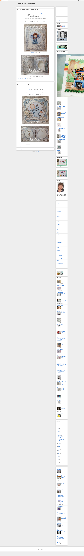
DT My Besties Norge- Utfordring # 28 (28, 10)
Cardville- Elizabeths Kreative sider (60, 286)
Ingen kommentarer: (23, 78)
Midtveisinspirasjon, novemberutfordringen (60, 538)
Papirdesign (29, 89)
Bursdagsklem (63, 483)
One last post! (63, 312)
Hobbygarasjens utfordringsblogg (60, 516)
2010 (58, 459)
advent (58, 203)
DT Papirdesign (59, 224)
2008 (58, 462)
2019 (58, 425)
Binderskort (62, 101)
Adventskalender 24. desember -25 (63, 300)
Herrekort (58, 235)
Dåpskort (23, 146)
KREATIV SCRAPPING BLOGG (60, 482)
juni (59, 446)
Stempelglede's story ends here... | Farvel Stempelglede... (61, 339)
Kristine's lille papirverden (61, 133)
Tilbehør (58, 260)
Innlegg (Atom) (37, 151)
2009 (58, 460)
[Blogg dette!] (28, 78)
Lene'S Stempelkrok (25, 3)
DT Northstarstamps (60, 222)
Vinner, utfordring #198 (60, 513)
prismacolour (58, 250)
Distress (58, 221)
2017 (58, 428)
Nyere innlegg (19, 149)
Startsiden (35, 149)
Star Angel (32, 52)
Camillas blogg (59, 330)
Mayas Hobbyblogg (60, 292)
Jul (26, 79)
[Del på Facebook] (30, 78)
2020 (58, 424)
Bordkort (58, 209)
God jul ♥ (62, 401)
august (59, 443)
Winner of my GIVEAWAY (63, 332)
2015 (58, 431)
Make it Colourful (60, 495)
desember (59, 433)
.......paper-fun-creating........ (61, 128)
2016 (58, 429)
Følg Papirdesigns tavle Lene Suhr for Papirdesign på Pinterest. (62, 20)
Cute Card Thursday (60, 311)
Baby (57, 206)
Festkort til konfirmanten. (63, 130)
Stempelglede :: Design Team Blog (61, 337)
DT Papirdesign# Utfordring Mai (63, 113)
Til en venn (62, 123)
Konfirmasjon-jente (60, 242)
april (59, 449)
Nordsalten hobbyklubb (61, 512)
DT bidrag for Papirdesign (63, 141)
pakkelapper (58, 247)
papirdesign (58, 248)
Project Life (58, 252)
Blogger (46, 549)
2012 (58, 456)
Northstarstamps (59, 245)
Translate (63, 26)
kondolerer (58, 239)
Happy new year (63, 293)
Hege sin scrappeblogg (60, 413)
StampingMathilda (60, 305)
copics (25, 79)
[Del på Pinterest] (30, 78)
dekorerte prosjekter (60, 219)
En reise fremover (60, 394)
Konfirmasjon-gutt (59, 240)
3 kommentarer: (22, 144)
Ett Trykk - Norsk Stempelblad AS (60, 362)
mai (58, 447)
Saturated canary (59, 255)
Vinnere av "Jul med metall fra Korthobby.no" (63, 532)
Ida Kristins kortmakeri (61, 106)
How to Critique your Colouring (63, 325)
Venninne (58, 265)
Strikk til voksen (63, 375)
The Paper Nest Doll (60, 258)
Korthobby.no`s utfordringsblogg (60, 530)
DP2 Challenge (59, 523)
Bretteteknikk (22, 79)
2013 (58, 455)
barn (57, 208)
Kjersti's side (59, 400)
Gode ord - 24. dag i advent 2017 (63, 395)
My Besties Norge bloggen (40, 13)
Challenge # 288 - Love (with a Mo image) (63, 525)
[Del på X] (29, 78)
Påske (57, 253)
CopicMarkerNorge (60, 298)
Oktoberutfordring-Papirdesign (25, 85)
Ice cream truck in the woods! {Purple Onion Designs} (61, 98)
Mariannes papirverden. (61, 355)
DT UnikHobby (59, 227)
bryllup (58, 213)
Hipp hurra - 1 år (63, 470)
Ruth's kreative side (60, 406)
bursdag (58, 214)
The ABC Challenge (60, 541)
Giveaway (58, 234)
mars (59, 450)
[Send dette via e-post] (27, 78)
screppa (58, 150)
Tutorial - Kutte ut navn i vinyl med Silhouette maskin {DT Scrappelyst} (63, 136)
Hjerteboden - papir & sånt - (61, 536)
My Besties (28, 79)
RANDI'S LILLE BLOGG (61, 279)
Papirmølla (59, 53)
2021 (58, 422)
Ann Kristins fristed (60, 117)
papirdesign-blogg (60, 489)
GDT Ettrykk (59, 232)
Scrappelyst (59, 469)
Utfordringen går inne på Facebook (63, 518)
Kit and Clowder (60, 324)
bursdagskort (59, 216)
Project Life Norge (60, 475)
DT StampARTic (59, 226)
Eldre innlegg (51, 149)
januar (59, 453)
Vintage (58, 266)
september (60, 442)
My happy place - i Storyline (63, 477)
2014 (58, 432)
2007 (58, 463)
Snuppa (62, 118)
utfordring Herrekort (60, 263)
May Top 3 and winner (63, 501)
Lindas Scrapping (60, 349)
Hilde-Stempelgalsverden (61, 139)
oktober (59, 435)
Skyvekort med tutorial (63, 280)
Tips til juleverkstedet (63, 408)
